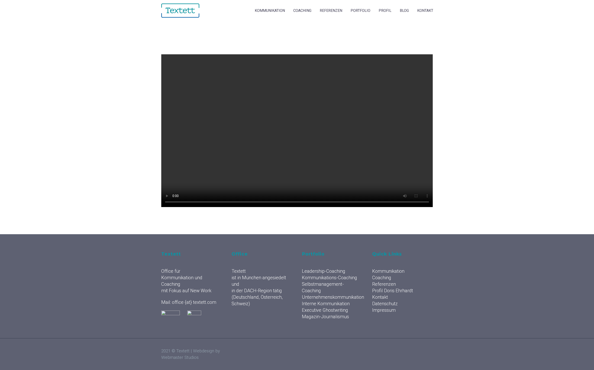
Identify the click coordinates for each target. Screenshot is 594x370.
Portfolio (360, 10)
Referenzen (331, 10)
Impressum (384, 310)
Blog (404, 10)
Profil (385, 10)
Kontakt (425, 10)
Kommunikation (270, 10)
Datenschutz (385, 303)
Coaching (302, 10)
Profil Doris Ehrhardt (392, 290)
